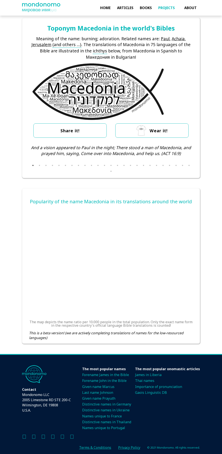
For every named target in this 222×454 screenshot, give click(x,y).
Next (196, 156)
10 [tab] (91, 165)
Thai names (144, 380)
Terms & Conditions (95, 447)
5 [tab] (59, 165)
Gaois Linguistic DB (151, 392)
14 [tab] (117, 165)
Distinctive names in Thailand (106, 422)
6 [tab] (65, 165)
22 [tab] (169, 165)
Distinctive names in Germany (106, 404)
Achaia (178, 39)
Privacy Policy (129, 447)
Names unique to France (102, 416)
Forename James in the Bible (105, 374)
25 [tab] (189, 165)
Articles (125, 7)
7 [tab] (72, 165)
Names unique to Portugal (103, 427)
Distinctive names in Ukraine (106, 410)
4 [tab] (52, 165)
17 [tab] (137, 165)
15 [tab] (124, 165)
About (190, 7)
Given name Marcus (98, 386)
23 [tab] (176, 165)
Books (146, 7)
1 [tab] (33, 165)
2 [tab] (39, 165)
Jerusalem (41, 44)
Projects (166, 7)
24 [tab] (182, 165)
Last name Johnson (97, 392)
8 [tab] (78, 165)
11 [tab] (98, 165)
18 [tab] (143, 165)
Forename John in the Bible (104, 380)
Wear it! (158, 131)
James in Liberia (148, 374)
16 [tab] (130, 165)
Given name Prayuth (98, 398)
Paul (165, 39)
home (105, 7)
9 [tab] (85, 165)
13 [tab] (111, 165)
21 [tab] (163, 165)
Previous (26, 156)
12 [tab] (104, 165)
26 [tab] (111, 171)
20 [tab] (156, 165)
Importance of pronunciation (158, 386)
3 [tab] (46, 165)
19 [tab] (150, 165)
